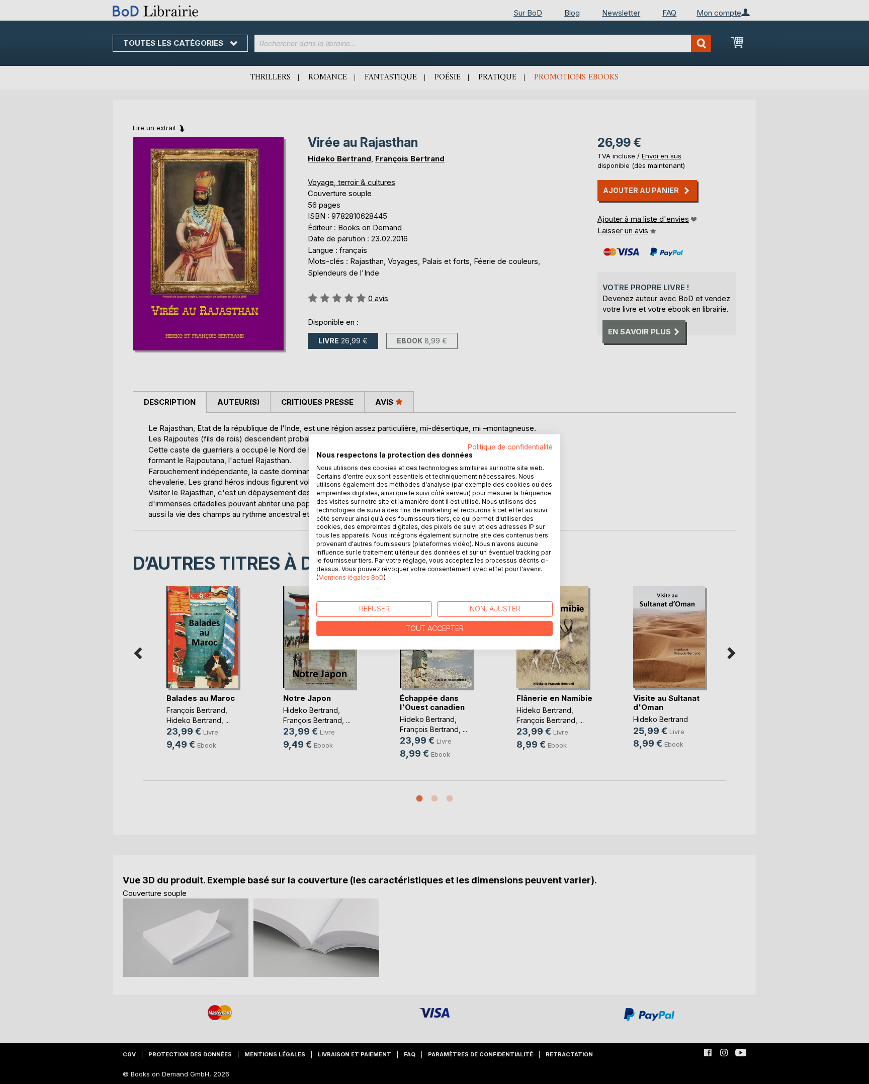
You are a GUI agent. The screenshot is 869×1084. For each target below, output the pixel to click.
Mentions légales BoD (351, 577)
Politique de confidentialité (510, 447)
